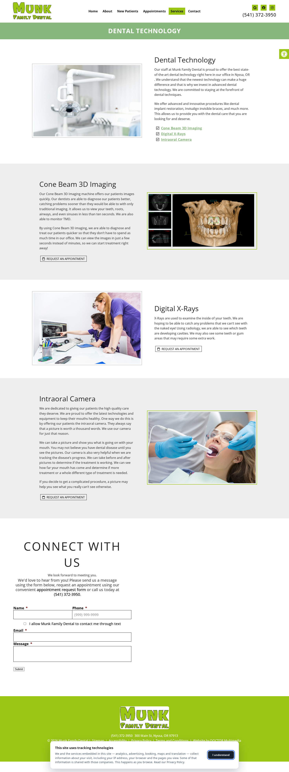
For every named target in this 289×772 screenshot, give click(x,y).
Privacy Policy (141, 740)
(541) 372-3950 (259, 15)
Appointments (154, 11)
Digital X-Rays (173, 133)
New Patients (127, 11)
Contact (194, 11)
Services (177, 11)
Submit (19, 669)
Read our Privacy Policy (169, 762)
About (107, 11)
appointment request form (61, 589)
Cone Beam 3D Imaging (181, 128)
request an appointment (65, 259)
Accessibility (118, 740)
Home (93, 11)
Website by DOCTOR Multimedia (217, 740)
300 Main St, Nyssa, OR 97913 (156, 735)
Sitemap (98, 740)
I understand (221, 754)
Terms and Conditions (172, 740)
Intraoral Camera (176, 139)
